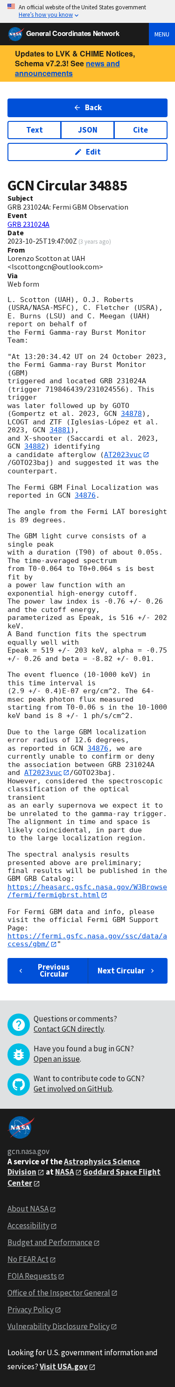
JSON (88, 130)
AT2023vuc (123, 455)
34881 (59, 430)
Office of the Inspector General (58, 1293)
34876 (85, 495)
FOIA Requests (32, 1276)
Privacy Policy (30, 1309)
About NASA (28, 1209)
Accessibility (28, 1225)
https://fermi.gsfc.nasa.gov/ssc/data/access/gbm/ (87, 940)
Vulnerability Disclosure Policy (58, 1326)
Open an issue (57, 1059)
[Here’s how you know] (87, 11)
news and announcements (67, 68)
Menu (161, 34)
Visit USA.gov (64, 1366)
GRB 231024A (28, 224)
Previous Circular (54, 970)
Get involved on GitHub (73, 1089)
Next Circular (121, 970)
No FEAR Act (28, 1259)
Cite (140, 130)
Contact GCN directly (69, 1029)
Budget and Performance (49, 1242)
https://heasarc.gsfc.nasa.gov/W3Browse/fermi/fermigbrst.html (87, 891)
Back (93, 107)
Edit (93, 152)
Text (34, 130)
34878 (131, 413)
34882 (34, 446)
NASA (64, 1172)
